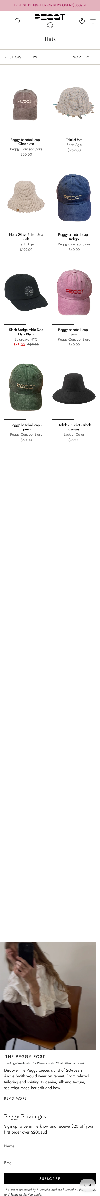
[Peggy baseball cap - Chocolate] (26, 101)
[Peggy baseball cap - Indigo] (74, 197)
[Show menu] (7, 21)
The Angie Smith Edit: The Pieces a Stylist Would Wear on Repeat (44, 1063)
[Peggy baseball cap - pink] (74, 292)
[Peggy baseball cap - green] (26, 387)
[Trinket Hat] (74, 101)
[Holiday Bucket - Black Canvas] (74, 387)
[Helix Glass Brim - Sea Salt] (26, 197)
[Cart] (92, 21)
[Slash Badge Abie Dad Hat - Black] (26, 292)
